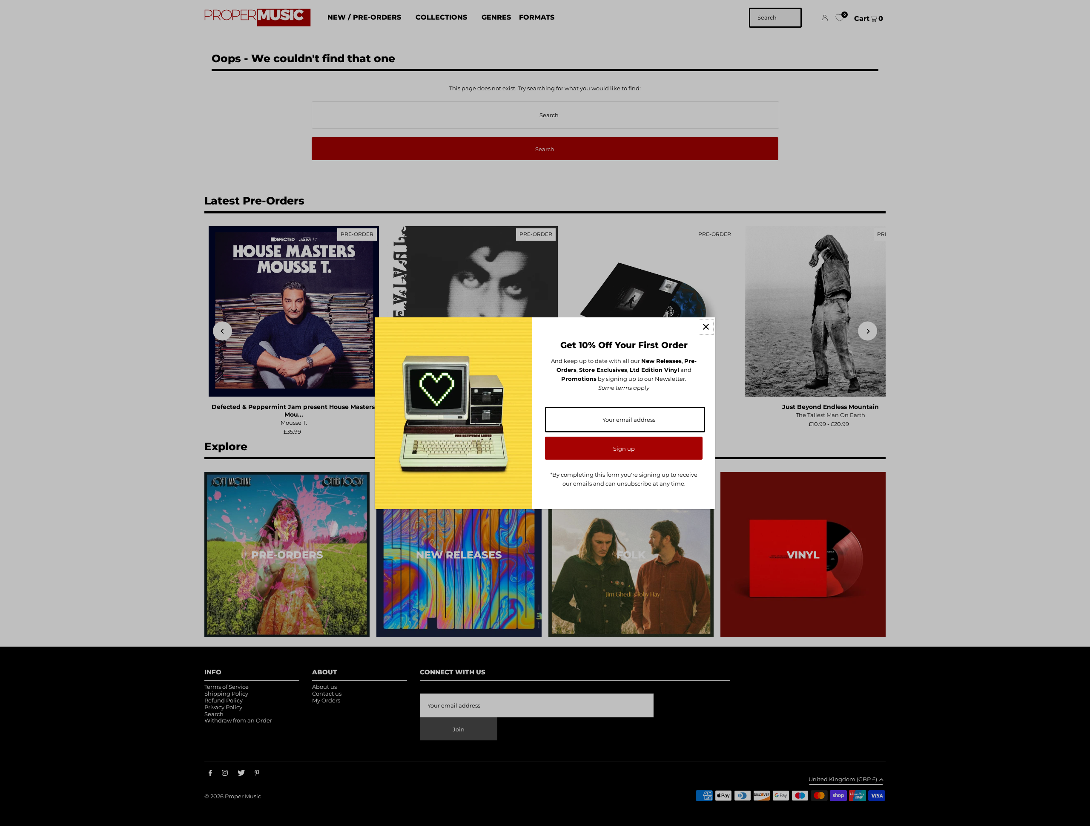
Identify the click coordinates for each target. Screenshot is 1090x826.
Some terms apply (623, 387)
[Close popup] (705, 326)
